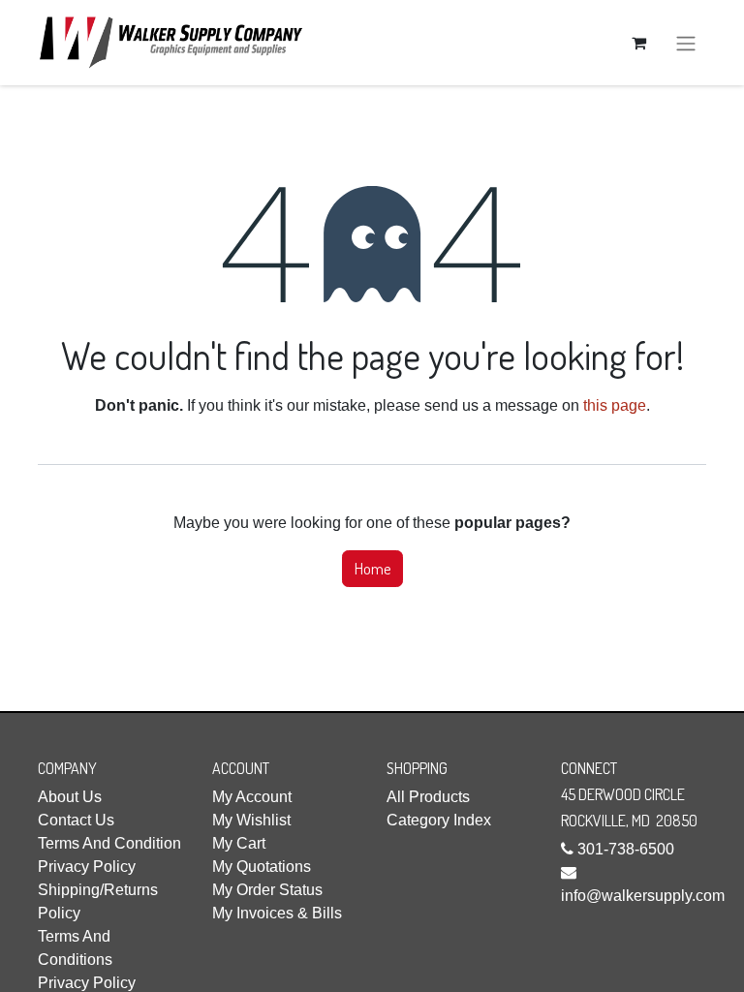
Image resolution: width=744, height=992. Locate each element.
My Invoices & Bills (277, 913)
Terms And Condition (109, 843)
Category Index (439, 820)
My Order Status (267, 890)
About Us (70, 797)
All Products (428, 797)
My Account (252, 797)
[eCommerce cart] (638, 42)
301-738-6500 (625, 849)
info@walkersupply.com (643, 895)
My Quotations (261, 866)
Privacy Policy (87, 866)
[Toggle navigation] (686, 42)
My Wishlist (251, 820)
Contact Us (76, 820)
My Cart (238, 843)
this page (614, 405)
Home (372, 568)
